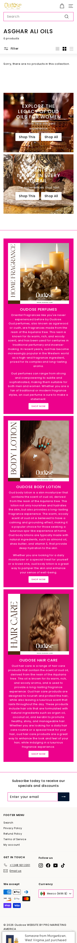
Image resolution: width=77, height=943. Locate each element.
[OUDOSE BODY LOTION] (38, 450)
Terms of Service (14, 839)
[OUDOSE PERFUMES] (38, 273)
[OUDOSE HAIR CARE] (38, 624)
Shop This (27, 137)
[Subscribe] (63, 796)
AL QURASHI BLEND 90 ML (44, 933)
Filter (15, 49)
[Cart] (62, 6)
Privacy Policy (12, 828)
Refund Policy (12, 833)
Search (8, 822)
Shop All (51, 137)
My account (11, 844)
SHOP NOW (38, 406)
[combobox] (38, 16)
